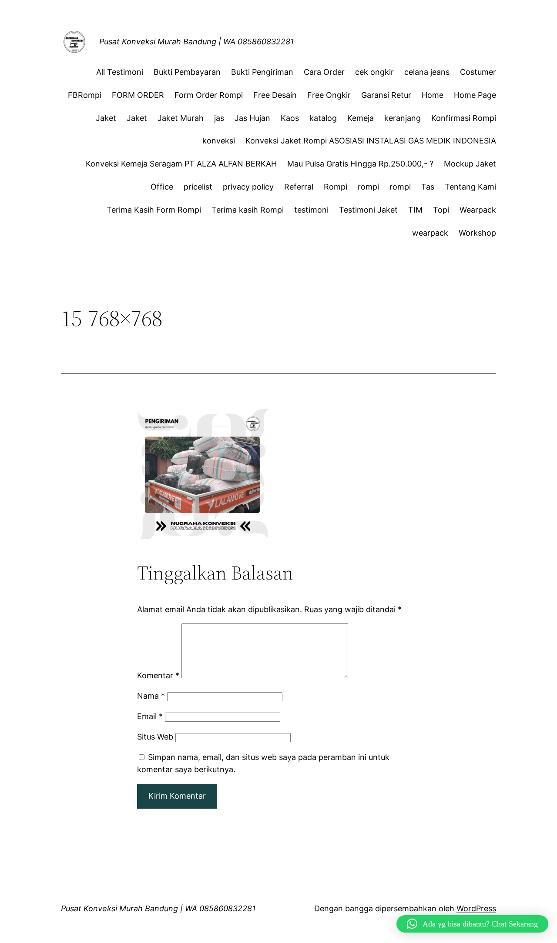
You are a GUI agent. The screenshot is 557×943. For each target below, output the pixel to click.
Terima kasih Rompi (247, 209)
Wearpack (478, 209)
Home (432, 95)
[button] (472, 924)
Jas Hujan (252, 118)
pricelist (198, 186)
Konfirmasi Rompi (463, 118)
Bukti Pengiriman (262, 72)
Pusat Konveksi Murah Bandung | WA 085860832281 (196, 41)
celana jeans (427, 72)
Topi (441, 209)
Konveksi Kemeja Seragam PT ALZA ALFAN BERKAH (181, 163)
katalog (323, 118)
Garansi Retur (386, 95)
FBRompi (84, 95)
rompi (368, 186)
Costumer (478, 72)
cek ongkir (374, 72)
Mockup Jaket (470, 163)
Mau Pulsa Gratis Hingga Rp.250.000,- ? (360, 163)
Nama (151, 695)
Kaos (290, 118)
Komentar (158, 675)
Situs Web (155, 736)
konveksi (218, 140)
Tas (427, 186)
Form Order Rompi (208, 95)
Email (150, 716)
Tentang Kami (470, 186)
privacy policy (248, 186)
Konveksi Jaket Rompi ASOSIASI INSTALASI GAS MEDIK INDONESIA (370, 140)
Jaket (106, 118)
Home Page (475, 95)
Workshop (477, 232)
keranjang (402, 118)
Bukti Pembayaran (187, 72)
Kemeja (360, 118)
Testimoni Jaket (368, 209)
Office (162, 186)
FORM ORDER (138, 95)
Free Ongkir (329, 95)
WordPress (476, 908)
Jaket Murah (181, 118)
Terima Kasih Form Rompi (154, 209)
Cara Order (324, 72)
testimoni (311, 209)
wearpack (430, 232)
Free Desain (275, 95)
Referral (298, 186)
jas (219, 118)
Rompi (335, 186)
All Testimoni (119, 72)
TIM (415, 209)
